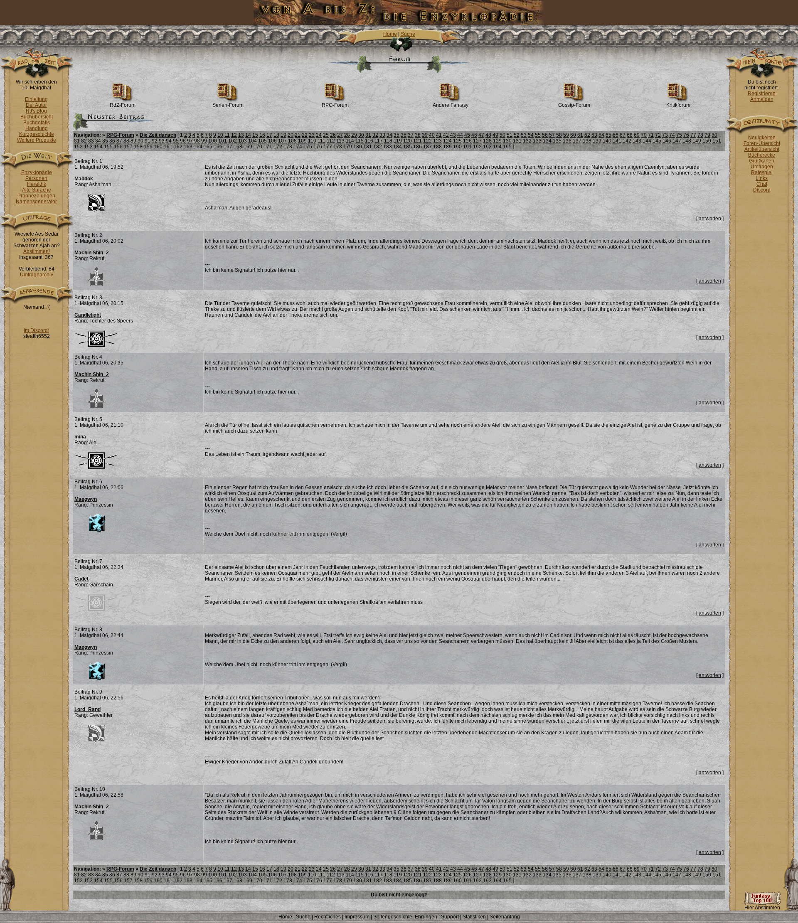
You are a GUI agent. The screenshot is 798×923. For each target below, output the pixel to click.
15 (255, 135)
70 (644, 135)
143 (637, 141)
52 (517, 135)
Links (762, 178)
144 (647, 141)
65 (608, 135)
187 (427, 147)
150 (706, 141)
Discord (762, 190)
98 (197, 141)
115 (359, 141)
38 (418, 135)
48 (488, 135)
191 (467, 147)
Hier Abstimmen (762, 908)
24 (319, 135)
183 (387, 147)
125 (457, 141)
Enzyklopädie (36, 172)
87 (119, 141)
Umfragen (762, 167)
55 (538, 135)
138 (587, 141)
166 (218, 147)
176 (317, 147)
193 (487, 147)
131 (517, 141)
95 (176, 141)
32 (375, 135)
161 (168, 147)
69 (637, 135)
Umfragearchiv (36, 275)
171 (268, 147)
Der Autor (36, 105)
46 (474, 135)
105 (262, 141)
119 (398, 141)
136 (567, 141)
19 (283, 135)
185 (407, 147)
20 (290, 135)
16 (262, 135)
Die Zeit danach (158, 135)
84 (98, 141)
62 (587, 135)
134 (547, 141)
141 (617, 141)
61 (580, 135)
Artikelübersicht (761, 149)
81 (77, 141)
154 (98, 147)
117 (378, 141)
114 (350, 141)
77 (693, 135)
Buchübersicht (36, 117)
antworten (710, 219)
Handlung (36, 128)
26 (333, 135)
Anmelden (761, 99)
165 (208, 147)
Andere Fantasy (450, 105)
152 (78, 147)
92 (155, 141)
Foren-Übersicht (762, 143)
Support (450, 917)
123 (437, 141)
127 (477, 141)
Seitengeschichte (392, 917)
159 (148, 147)
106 (272, 141)
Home (390, 34)
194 (497, 147)
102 (232, 141)
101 (222, 141)
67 (623, 135)
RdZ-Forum (122, 105)
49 (495, 135)
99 (204, 141)
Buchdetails (36, 123)
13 (241, 135)
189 (447, 147)
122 (427, 141)
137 (577, 141)
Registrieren (762, 93)
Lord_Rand (87, 709)
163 (188, 147)
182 (377, 147)
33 (382, 135)
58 (559, 135)
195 (507, 147)
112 (331, 141)
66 (615, 135)
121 (417, 141)
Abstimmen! (36, 251)
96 (183, 141)
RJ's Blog (36, 111)
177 (327, 147)
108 (292, 141)
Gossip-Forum (574, 105)
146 (667, 141)
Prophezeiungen (36, 196)
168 (238, 147)
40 (432, 135)
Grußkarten (761, 161)
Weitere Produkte (36, 140)
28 (347, 135)
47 (481, 135)
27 (340, 135)
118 (388, 141)
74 (672, 135)
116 (369, 141)
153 (88, 147)
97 (190, 141)
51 (509, 135)
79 (707, 135)
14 (248, 135)
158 (138, 147)
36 (403, 135)
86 (112, 141)
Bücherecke (761, 155)
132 (527, 141)
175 (307, 147)
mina (80, 437)
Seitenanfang (505, 917)
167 (228, 147)
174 (297, 147)
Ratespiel (762, 172)
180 (357, 147)
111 (321, 141)
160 (158, 147)
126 (467, 141)
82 (84, 141)
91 (147, 141)
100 (212, 141)
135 (557, 141)
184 (397, 147)
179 (347, 147)
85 (105, 141)
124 (447, 141)
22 (305, 135)
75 (679, 135)
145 (657, 141)
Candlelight (87, 315)
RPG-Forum (335, 105)
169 (248, 147)
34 (389, 135)
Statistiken (474, 917)
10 (220, 135)
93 (162, 141)
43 (453, 135)
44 (460, 135)
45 (467, 135)
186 (417, 147)
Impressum (357, 917)
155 (108, 147)
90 (140, 141)
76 (686, 135)
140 (607, 141)
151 (716, 141)
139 (597, 141)
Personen (36, 178)
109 (302, 141)
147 (676, 141)
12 (234, 135)
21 (297, 135)
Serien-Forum (228, 105)
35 (396, 135)
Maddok (83, 179)
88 (126, 141)
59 (566, 135)
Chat (761, 184)
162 (178, 147)
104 (252, 141)
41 (439, 135)
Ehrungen (426, 917)
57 (552, 135)
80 (714, 135)
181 (367, 147)
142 (627, 141)
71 (651, 135)
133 (537, 141)
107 (282, 141)
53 (524, 135)
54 (531, 135)
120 (407, 141)
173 (287, 147)
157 (128, 147)
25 (326, 135)
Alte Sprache (36, 190)
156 (118, 147)
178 (337, 147)
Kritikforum (678, 105)
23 (312, 135)
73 (665, 135)
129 (497, 141)
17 (269, 135)
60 (573, 135)
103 (242, 141)
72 (658, 135)
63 (594, 135)
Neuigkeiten (762, 137)
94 (169, 141)
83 (91, 141)
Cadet (81, 579)
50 (502, 135)
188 (437, 147)
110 (312, 141)
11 (227, 135)
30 (361, 135)
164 (198, 147)
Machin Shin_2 (91, 253)
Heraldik (36, 184)
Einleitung (36, 99)
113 (340, 141)
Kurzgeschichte (36, 134)
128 (487, 141)
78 (700, 135)
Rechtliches (327, 917)
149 (696, 141)
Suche (408, 34)
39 (425, 135)
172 (277, 147)
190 (457, 147)
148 (686, 141)
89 (133, 141)
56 (545, 135)
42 (446, 135)
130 (507, 141)
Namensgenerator (36, 201)
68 (630, 135)
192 (477, 147)
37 (411, 135)
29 (354, 135)
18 (276, 135)
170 (258, 147)
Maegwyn (85, 499)
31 (368, 135)
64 (601, 135)
